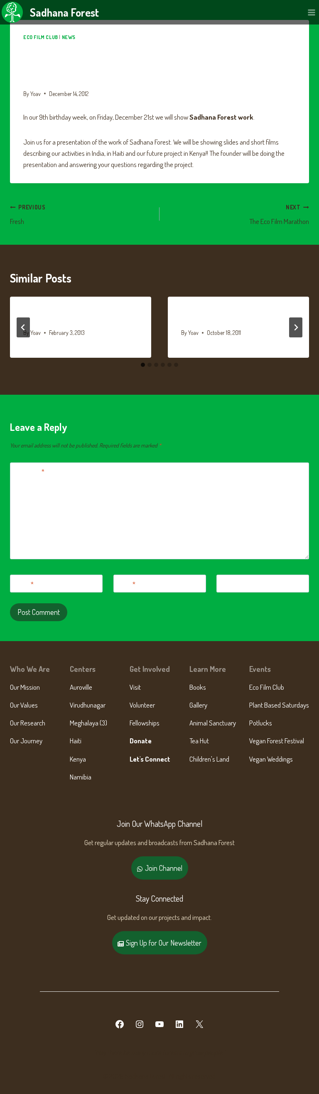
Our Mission (25, 687)
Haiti (75, 740)
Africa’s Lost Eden (212, 316)
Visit (135, 687)
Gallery (198, 705)
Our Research (27, 722)
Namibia (80, 776)
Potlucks (260, 722)
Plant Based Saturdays (279, 705)
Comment (29, 471)
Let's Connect (150, 759)
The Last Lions (48, 316)
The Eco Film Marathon (279, 215)
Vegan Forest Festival (276, 740)
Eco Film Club (40, 37)
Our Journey (26, 740)
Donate (141, 740)
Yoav (35, 93)
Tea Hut (199, 740)
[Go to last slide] (23, 327)
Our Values (24, 705)
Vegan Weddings (271, 759)
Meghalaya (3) (88, 722)
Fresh (28, 215)
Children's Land (209, 759)
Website (230, 583)
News (69, 37)
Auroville (81, 687)
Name (24, 583)
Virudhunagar (88, 705)
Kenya (78, 759)
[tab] (143, 365)
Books (197, 687)
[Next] (295, 327)
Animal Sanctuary (212, 722)
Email (126, 583)
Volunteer (142, 705)
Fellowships (145, 722)
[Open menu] (311, 12)
